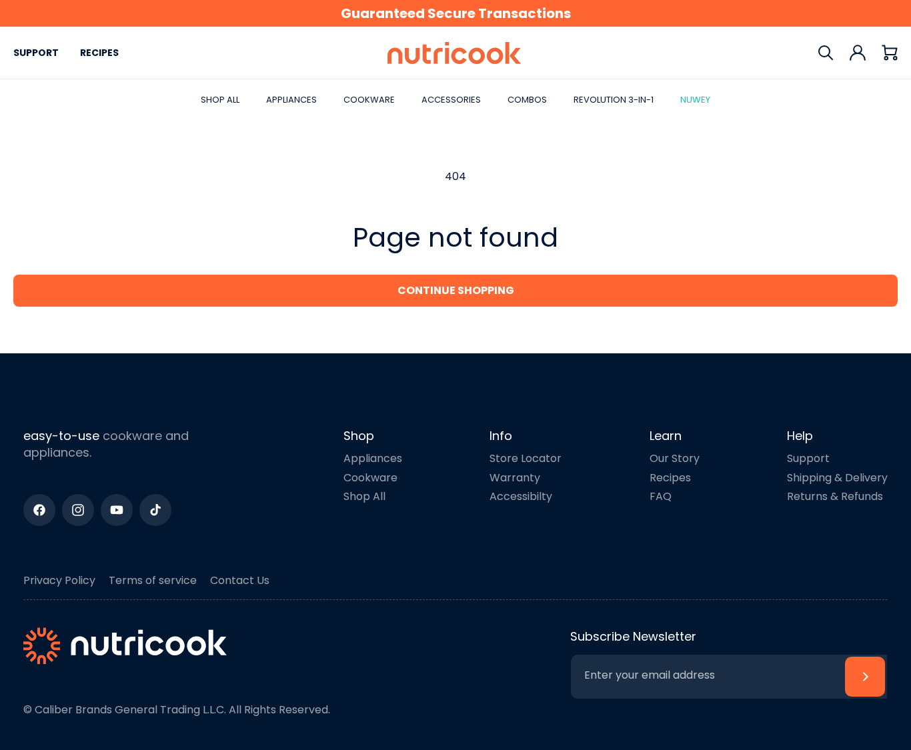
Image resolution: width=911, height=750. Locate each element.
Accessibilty (521, 496)
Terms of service (153, 580)
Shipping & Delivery (837, 477)
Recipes (99, 52)
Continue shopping (455, 290)
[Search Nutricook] (826, 53)
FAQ (661, 496)
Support (36, 52)
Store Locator (526, 458)
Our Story (675, 458)
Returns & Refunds (835, 496)
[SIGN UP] (865, 677)
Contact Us (239, 580)
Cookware (370, 477)
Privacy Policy (59, 580)
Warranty (515, 477)
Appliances (372, 458)
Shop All (364, 496)
